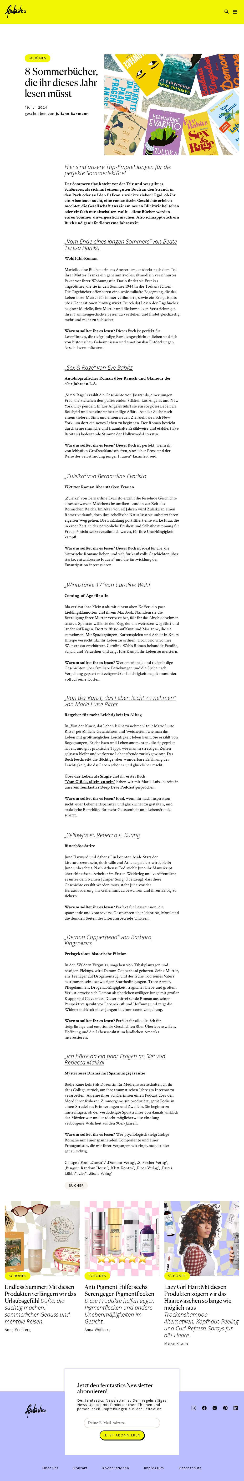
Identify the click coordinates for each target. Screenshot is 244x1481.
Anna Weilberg (18, 1330)
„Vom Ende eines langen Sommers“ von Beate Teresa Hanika (121, 245)
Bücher (76, 1185)
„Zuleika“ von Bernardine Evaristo (105, 476)
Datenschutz (190, 1468)
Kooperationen (115, 1468)
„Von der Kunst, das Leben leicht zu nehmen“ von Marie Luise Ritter (120, 701)
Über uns (50, 1468)
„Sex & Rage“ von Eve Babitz (99, 368)
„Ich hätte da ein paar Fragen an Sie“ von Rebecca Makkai (115, 1059)
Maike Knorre (176, 1343)
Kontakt (80, 1468)
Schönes (37, 58)
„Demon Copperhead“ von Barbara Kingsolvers (108, 940)
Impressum (154, 1468)
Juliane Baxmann (72, 113)
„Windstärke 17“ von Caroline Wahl (107, 585)
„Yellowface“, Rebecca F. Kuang (102, 835)
